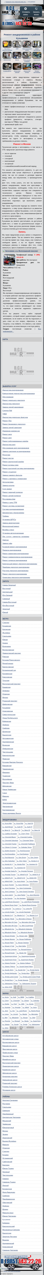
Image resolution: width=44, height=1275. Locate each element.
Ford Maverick (8, 857)
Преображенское (8, 1199)
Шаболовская (7, 704)
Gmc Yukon (22, 861)
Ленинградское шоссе (10, 1066)
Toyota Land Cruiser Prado (30, 977)
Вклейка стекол (8, 530)
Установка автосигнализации (13, 533)
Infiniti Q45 (32, 878)
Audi (13, 997)
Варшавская (6, 766)
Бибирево (6, 1223)
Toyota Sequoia (22, 980)
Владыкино (6, 646)
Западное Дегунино (9, 1237)
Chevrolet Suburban (10, 840)
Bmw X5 (26, 830)
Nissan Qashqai (22, 943)
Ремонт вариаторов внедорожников (15, 554)
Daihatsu (35, 1001)
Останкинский (7, 1158)
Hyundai (17, 1007)
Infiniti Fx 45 (7, 878)
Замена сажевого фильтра (12, 475)
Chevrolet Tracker (9, 844)
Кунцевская (6, 626)
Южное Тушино (8, 1168)
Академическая (8, 742)
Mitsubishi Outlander (24, 929)
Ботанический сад (9, 670)
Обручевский (7, 1202)
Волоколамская (8, 650)
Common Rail (7, 410)
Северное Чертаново (10, 1250)
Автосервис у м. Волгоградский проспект (21, 251)
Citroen (25, 1001)
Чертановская (7, 806)
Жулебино (6, 633)
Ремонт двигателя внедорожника (14, 574)
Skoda (25, 1021)
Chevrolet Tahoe (27, 840)
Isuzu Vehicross (22, 885)
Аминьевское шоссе (9, 1080)
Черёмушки (6, 1124)
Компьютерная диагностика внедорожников (18, 393)
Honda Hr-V (7, 864)
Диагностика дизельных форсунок (15, 417)
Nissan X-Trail (8, 946)
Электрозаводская (9, 803)
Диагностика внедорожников (12, 390)
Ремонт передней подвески (12, 492)
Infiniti (26, 1007)
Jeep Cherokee (8, 888)
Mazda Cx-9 (32, 915)
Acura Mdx (7, 823)
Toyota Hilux (24, 973)
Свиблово (6, 728)
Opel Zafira (21, 946)
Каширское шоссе (9, 1070)
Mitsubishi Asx (8, 929)
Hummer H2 (7, 868)
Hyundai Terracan (26, 871)
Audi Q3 (29, 823)
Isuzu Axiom (20, 881)
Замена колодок (8, 485)
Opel (32, 1018)
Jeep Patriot (20, 895)
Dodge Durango (9, 851)
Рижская (5, 657)
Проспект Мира (8, 783)
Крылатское (6, 735)
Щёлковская (6, 786)
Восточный (6, 588)
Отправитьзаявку (25, 13)
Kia (12, 1011)
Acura (5, 997)
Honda (30, 1004)
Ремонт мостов (8, 458)
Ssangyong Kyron (9, 960)
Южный (5, 612)
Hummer (6, 1007)
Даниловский (7, 1138)
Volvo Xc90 (7, 987)
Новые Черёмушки (9, 789)
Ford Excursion (24, 851)
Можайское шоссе (9, 1059)
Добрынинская (7, 749)
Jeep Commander (24, 888)
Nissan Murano (8, 939)
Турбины (5, 516)
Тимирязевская (8, 769)
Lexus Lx (17, 909)
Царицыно (6, 1110)
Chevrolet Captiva (25, 837)
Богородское (7, 1189)
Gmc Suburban (8, 861)
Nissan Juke (22, 936)
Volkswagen (34, 1024)
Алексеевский (7, 1247)
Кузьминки (6, 708)
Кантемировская (8, 810)
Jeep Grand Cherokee (25, 891)
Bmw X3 (16, 830)
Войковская (6, 721)
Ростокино (6, 1104)
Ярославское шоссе (9, 1049)
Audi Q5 (19, 827)
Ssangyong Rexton (26, 960)
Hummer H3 (20, 868)
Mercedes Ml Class (9, 926)
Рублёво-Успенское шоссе (12, 1087)
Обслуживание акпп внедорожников (15, 448)
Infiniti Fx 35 (23, 874)
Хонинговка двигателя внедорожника (16, 577)
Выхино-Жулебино (9, 1141)
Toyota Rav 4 (7, 980)
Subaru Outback (24, 963)
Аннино (5, 643)
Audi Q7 (28, 827)
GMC (22, 1004)
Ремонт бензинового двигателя (13, 424)
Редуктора (6, 455)
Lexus (5, 1014)
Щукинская (6, 732)
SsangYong (36, 1021)
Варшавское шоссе (9, 1046)
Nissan (24, 1018)
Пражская (6, 759)
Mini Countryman (26, 926)
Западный (6, 609)
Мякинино (6, 772)
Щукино (5, 1209)
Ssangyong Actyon (9, 956)
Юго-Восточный (8, 605)
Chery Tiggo (24, 834)
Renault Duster (8, 953)
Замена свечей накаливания (12, 407)
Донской (5, 1185)
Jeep (5, 1011)
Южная (5, 640)
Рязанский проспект (9, 701)
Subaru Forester (9, 963)
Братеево (5, 1165)
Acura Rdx (18, 823)
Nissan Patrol (8, 943)
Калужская (6, 629)
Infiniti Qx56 (7, 881)
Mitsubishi (14, 1018)
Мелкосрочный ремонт (10, 526)
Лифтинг (5, 540)
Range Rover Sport (10, 905)
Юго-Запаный (7, 595)
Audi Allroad (7, 827)
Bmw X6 (36, 830)
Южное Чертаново (9, 1216)
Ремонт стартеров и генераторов (14, 479)
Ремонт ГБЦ (6, 421)
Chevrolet (15, 1001)
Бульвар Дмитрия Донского (12, 762)
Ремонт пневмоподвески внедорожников (17, 557)
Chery (5, 1001)
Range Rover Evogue (28, 905)
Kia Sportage (20, 898)
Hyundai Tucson (9, 874)
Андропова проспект (10, 1076)
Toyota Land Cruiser (10, 977)
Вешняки (5, 1240)
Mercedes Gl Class (9, 922)
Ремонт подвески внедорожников (14, 560)
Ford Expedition (8, 854)
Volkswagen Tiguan (10, 983)
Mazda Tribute (8, 919)
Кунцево (5, 1155)
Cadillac (30, 997)
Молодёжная (7, 779)
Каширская (6, 687)
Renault (16, 1021)
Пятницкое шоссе (8, 1090)
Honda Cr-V (34, 861)
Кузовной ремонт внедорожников (14, 547)
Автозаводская (8, 738)
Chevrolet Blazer (9, 837)
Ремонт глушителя (9, 472)
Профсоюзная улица (10, 1053)
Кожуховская (7, 677)
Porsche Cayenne (9, 949)
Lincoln (14, 1014)
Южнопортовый (8, 1128)
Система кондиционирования (13, 509)
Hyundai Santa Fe (9, 871)
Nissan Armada (8, 936)
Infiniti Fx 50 (20, 878)
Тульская (5, 680)
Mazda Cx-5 (7, 915)
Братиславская (8, 667)
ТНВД (4, 414)
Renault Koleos (25, 949)
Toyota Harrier (33, 970)
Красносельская (8, 755)
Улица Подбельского (10, 718)
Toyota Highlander (9, 973)
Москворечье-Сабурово (11, 1230)
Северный (6, 599)
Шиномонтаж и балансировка (13, 513)
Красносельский (8, 1226)
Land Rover (22, 1011)
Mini (5, 1018)
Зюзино (5, 1134)
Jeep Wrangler (33, 895)
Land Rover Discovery (11, 902)
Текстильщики (7, 752)
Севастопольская (8, 714)
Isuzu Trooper (8, 885)
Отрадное (6, 694)
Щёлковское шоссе (9, 1073)
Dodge (5, 1004)
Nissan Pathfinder (24, 939)
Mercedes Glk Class (27, 922)
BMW (21, 997)
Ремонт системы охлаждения (13, 506)
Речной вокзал (7, 663)
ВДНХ (4, 800)
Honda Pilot (20, 864)
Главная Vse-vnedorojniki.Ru (16, 2)
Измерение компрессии (11, 431)
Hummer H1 (32, 864)
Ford (14, 1004)
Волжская (6, 745)
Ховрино (5, 1179)
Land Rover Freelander (30, 902)
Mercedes (33, 1014)
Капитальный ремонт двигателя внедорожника (19, 564)
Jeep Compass (8, 891)
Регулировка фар (8, 499)
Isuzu (34, 1007)
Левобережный (7, 1114)
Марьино (5, 796)
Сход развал (7, 489)
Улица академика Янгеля (11, 813)
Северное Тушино (9, 1182)
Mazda (23, 1014)
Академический (8, 1243)
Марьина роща (7, 1213)
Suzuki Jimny (8, 970)
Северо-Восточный (9, 602)
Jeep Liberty (7, 895)
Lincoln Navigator (24, 912)
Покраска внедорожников (11, 550)
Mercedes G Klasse (24, 919)
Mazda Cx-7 (20, 915)
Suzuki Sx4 (20, 970)
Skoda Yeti (21, 953)
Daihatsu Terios (25, 847)
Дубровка (5, 691)
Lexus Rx (27, 909)
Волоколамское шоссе (10, 1042)
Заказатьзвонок (36, 13)
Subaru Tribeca (8, 966)
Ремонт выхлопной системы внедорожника (18, 468)
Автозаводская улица (10, 1039)
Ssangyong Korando (27, 956)
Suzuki (15, 1024)
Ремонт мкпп (7, 434)
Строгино (5, 623)
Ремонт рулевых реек (10, 465)
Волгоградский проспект (11, 684)
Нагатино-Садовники (10, 1100)
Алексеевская (7, 711)
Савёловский (7, 1162)
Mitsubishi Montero (25, 932)
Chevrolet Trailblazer (27, 844)
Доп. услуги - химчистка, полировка (15, 536)
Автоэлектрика (7, 482)
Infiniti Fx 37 (35, 874)
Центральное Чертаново (11, 1117)
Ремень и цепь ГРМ (9, 502)
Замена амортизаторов (10, 523)
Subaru (6, 1024)
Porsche (6, 1021)
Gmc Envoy (21, 857)
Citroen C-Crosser (9, 847)
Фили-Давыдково (8, 1192)
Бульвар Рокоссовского (11, 660)
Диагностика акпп (8, 445)
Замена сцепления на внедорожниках (16, 451)
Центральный (7, 592)
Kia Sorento (7, 898)
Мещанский (6, 1121)
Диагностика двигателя (11, 404)
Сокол (4, 793)
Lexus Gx (6, 909)
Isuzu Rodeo (32, 881)
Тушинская (6, 776)
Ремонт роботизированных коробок (15, 441)
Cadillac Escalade (9, 834)
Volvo (5, 1028)
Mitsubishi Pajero (9, 932)
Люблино (5, 725)
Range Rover (34, 1011)
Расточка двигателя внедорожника (15, 571)
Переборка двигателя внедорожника (15, 567)
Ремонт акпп (7, 438)
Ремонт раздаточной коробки (13, 462)
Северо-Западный (9, 585)
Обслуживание (7, 397)
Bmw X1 (6, 830)
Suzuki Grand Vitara (25, 966)
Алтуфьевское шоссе (10, 1036)
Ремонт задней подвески (11, 496)
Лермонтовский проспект (11, 653)
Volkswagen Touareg (28, 983)
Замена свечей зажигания (12, 427)
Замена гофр (7, 543)
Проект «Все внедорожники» (11, 1271)
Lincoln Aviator (8, 912)
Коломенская (7, 674)
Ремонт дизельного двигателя (13, 400)
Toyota (24, 1024)
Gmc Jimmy (33, 857)
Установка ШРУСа (9, 519)
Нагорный (6, 1172)
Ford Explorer (23, 854)
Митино (5, 697)
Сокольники (6, 636)
